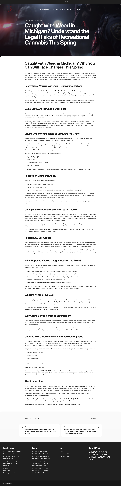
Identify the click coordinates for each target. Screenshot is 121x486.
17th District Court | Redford (40, 454)
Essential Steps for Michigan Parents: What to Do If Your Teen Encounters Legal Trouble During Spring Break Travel (80, 431)
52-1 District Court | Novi (39, 473)
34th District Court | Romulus (40, 465)
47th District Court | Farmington (41, 470)
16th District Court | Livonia (39, 451)
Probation (6, 465)
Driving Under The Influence (11, 456)
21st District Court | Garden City (41, 458)
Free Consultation (66, 454)
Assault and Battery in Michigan (12, 451)
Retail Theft (6, 470)
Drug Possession (8, 458)
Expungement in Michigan (10, 461)
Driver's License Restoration (11, 454)
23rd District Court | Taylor (39, 461)
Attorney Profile (65, 456)
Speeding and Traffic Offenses (12, 473)
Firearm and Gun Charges (10, 463)
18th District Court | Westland (40, 456)
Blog (62, 451)
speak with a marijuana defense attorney (71, 169)
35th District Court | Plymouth (40, 468)
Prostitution (6, 468)
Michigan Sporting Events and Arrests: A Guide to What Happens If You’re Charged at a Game (41, 431)
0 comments (93, 418)
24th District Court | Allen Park (40, 463)
